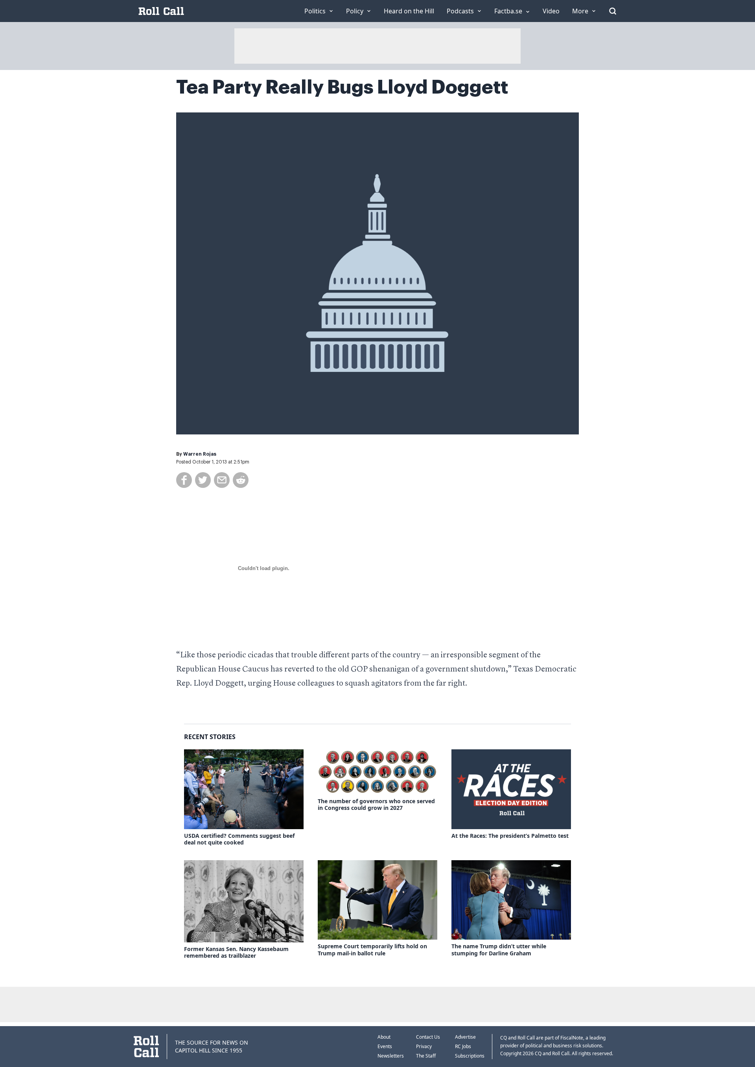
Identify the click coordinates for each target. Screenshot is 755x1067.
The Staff (426, 1055)
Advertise (465, 1037)
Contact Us (428, 1037)
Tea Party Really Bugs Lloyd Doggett (342, 87)
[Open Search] (613, 11)
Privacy (424, 1046)
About (384, 1037)
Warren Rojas (199, 454)
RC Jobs (463, 1046)
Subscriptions (469, 1055)
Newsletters (391, 1055)
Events (385, 1046)
